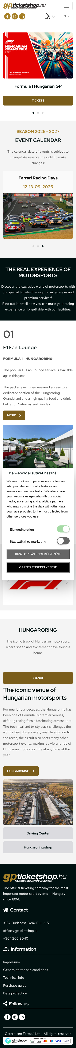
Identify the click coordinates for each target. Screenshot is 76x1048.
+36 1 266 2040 (15, 938)
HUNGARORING (18, 771)
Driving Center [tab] (38, 833)
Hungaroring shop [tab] (38, 847)
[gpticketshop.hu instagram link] (15, 16)
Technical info (13, 977)
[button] (33, 113)
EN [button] (64, 16)
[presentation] (67, 79)
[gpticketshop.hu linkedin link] (22, 16)
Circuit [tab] (38, 678)
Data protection (15, 993)
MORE (11, 415)
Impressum (11, 962)
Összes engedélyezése (38, 567)
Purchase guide (14, 985)
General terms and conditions (25, 970)
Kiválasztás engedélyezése (38, 554)
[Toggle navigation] (67, 6)
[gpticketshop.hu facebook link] (7, 16)
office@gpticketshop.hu (20, 930)
